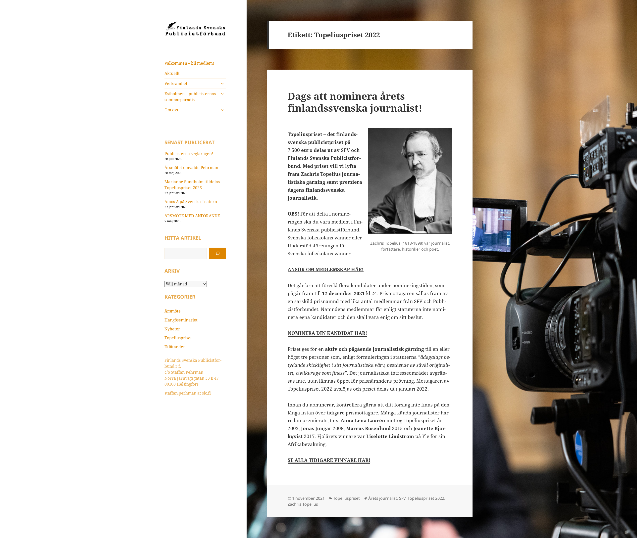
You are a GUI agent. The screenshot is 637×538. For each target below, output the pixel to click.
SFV (402, 498)
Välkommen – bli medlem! (189, 63)
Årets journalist (382, 498)
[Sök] (217, 253)
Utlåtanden (175, 347)
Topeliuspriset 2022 (426, 498)
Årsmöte (172, 311)
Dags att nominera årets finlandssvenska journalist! (355, 101)
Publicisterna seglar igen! (188, 153)
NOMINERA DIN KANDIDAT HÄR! (327, 333)
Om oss (171, 110)
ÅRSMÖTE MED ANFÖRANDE (192, 216)
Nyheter (172, 329)
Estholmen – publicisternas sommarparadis (190, 96)
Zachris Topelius (303, 504)
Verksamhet (175, 83)
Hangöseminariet (181, 320)
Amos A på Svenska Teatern (190, 201)
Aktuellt (172, 73)
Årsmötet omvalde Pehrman (191, 167)
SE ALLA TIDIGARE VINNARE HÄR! (329, 460)
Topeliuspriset (178, 338)
